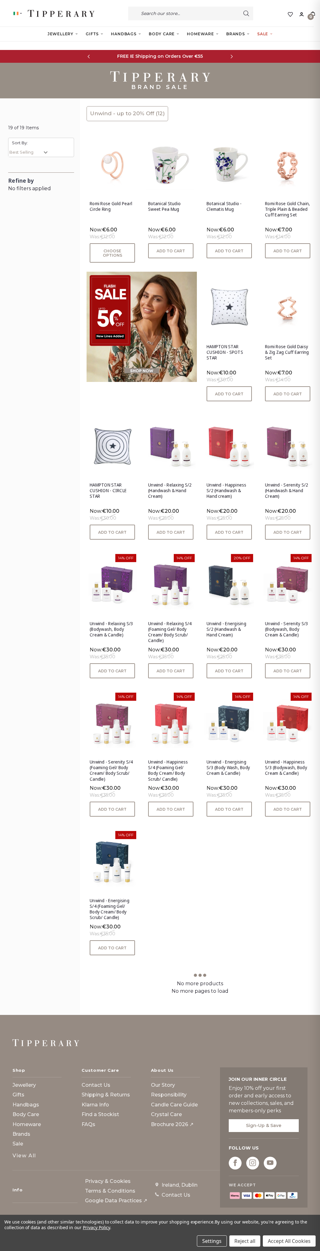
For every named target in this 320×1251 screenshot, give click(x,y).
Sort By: (20, 142)
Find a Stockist (100, 1114)
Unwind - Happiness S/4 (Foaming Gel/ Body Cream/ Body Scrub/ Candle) (168, 770)
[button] (142, 327)
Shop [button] (18, 1070)
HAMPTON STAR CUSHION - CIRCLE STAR (108, 490)
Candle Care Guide (174, 1105)
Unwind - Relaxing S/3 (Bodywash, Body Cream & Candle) (111, 629)
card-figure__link (112, 165)
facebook (235, 1163)
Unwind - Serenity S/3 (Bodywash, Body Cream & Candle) (286, 629)
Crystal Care (166, 1114)
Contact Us (96, 1085)
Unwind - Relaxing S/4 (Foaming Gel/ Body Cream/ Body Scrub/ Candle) (170, 632)
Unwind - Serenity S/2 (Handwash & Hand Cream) (286, 490)
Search (246, 13)
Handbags (123, 34)
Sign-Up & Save (263, 1125)
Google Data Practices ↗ (116, 1201)
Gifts (92, 34)
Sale (262, 34)
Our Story (163, 1085)
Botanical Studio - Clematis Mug (224, 206)
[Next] (231, 56)
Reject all (244, 1241)
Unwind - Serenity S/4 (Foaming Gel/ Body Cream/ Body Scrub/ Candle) (111, 770)
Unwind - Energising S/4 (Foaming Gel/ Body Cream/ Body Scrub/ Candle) (109, 909)
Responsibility (169, 1095)
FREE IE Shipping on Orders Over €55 (160, 56)
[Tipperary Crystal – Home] (45, 1042)
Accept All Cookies (289, 1241)
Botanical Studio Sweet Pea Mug (164, 206)
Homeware (200, 34)
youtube (270, 1163)
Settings (212, 1241)
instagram (252, 1163)
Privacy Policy (96, 1227)
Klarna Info (95, 1105)
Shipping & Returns (106, 1095)
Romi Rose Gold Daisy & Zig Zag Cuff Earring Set (287, 352)
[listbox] (30, 152)
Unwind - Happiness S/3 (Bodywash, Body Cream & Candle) (286, 767)
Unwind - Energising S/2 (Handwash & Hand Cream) (226, 629)
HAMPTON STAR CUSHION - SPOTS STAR (225, 352)
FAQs (88, 1124)
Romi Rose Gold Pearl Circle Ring (111, 206)
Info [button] (17, 1189)
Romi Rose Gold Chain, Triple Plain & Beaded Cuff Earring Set (287, 209)
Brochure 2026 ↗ (172, 1124)
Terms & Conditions (110, 1191)
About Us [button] (162, 1070)
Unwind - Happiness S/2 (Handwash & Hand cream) (227, 490)
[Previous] (88, 56)
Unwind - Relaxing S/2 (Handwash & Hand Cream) (170, 490)
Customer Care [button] (100, 1070)
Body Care (162, 34)
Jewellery (60, 34)
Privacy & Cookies (108, 1181)
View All (24, 1156)
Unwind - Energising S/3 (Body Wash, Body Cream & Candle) (228, 767)
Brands (235, 34)
